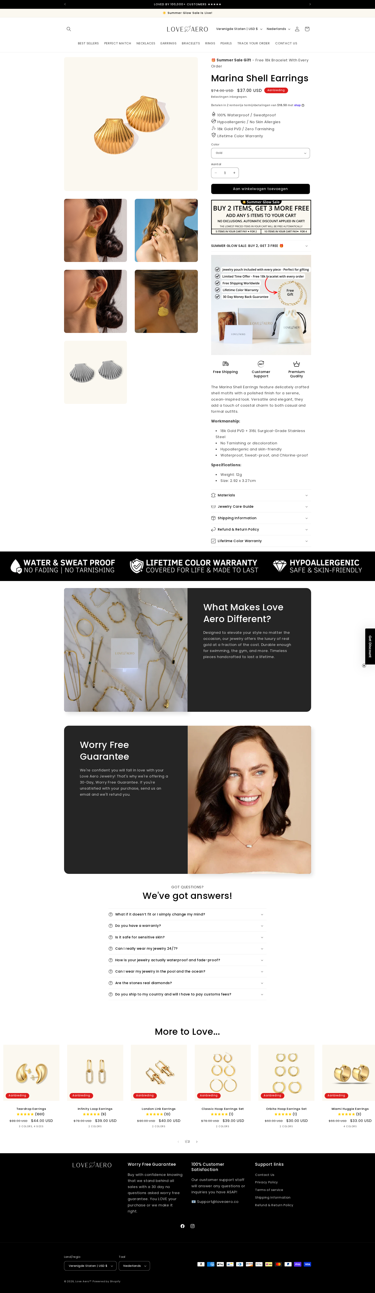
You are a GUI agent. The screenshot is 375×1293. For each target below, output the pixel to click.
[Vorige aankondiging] (65, 4)
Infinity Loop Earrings (95, 1109)
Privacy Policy (266, 1182)
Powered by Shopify (107, 1281)
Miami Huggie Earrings (350, 1109)
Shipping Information (273, 1197)
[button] (69, 29)
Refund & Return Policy (274, 1205)
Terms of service (269, 1190)
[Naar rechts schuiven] (196, 1142)
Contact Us (264, 1175)
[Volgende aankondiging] (310, 4)
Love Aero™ (83, 1281)
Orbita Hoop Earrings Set (286, 1109)
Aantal (216, 164)
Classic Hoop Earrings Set (222, 1109)
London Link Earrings (159, 1109)
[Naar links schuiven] (178, 1142)
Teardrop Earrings (31, 1109)
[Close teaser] (364, 666)
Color (215, 144)
